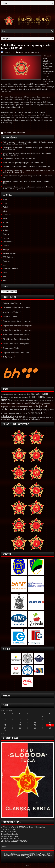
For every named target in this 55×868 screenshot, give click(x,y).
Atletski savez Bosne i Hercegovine (16, 335)
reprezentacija (21, 413)
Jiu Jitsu (6, 223)
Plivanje (6, 249)
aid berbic (23, 394)
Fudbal (20, 52)
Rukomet (6, 261)
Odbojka (6, 246)
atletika (40, 394)
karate (3, 404)
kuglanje (4, 407)
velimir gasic (25, 419)
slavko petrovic (44, 417)
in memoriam (49, 400)
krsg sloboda (45, 404)
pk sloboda (36, 410)
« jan (3, 733)
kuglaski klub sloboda (17, 407)
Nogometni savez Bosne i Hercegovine (17, 326)
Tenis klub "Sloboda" (10, 317)
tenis (51, 417)
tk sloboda (4, 419)
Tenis (5, 273)
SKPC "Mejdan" (9, 357)
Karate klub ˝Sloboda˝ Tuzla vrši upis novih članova (22, 181)
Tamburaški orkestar (10, 269)
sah (26, 417)
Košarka (6, 230)
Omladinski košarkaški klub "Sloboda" (17, 308)
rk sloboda (34, 413)
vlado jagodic (35, 419)
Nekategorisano (8, 242)
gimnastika (15, 400)
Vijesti (36, 52)
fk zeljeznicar (48, 397)
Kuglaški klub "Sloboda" (12, 312)
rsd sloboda (21, 133)
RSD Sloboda (29, 52)
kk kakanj (25, 403)
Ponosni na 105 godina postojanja (15, 163)
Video (5, 276)
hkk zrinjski (29, 400)
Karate (5, 226)
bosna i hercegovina (10, 397)
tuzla (19, 419)
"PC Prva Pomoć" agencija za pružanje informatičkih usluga (32, 856)
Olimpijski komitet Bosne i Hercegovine (17, 321)
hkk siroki (23, 400)
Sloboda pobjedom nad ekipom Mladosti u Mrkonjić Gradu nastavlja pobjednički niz (28, 143)
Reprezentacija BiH (10, 253)
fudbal (14, 133)
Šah (4, 265)
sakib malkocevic (34, 417)
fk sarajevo (24, 397)
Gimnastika (7, 215)
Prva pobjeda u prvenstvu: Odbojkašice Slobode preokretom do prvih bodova (28, 171)
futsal (5, 211)
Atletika (5, 199)
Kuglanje (6, 234)
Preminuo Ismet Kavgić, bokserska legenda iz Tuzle (22, 176)
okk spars (15, 410)
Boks (5, 203)
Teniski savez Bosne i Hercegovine (16, 344)
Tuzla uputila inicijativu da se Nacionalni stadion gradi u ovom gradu (28, 148)
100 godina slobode (7, 394)
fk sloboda (7, 133)
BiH (46, 394)
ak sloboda (32, 394)
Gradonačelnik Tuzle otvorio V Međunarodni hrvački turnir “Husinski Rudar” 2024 (28, 188)
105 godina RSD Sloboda (12, 159)
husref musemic (39, 400)
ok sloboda (25, 409)
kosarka (33, 403)
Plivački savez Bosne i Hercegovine (16, 339)
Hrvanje (5, 219)
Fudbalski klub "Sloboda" (12, 303)
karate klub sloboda (14, 404)
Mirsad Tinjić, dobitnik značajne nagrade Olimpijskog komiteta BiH (27, 153)
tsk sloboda (12, 419)
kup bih (29, 406)
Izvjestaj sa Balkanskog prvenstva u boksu (19, 166)
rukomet (20, 416)
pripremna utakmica (8, 413)
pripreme (50, 410)
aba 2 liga (17, 394)
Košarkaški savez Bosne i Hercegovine (17, 330)
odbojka (38, 406)
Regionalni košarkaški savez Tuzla (16, 353)
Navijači (6, 238)
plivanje (43, 410)
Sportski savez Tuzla (11, 348)
